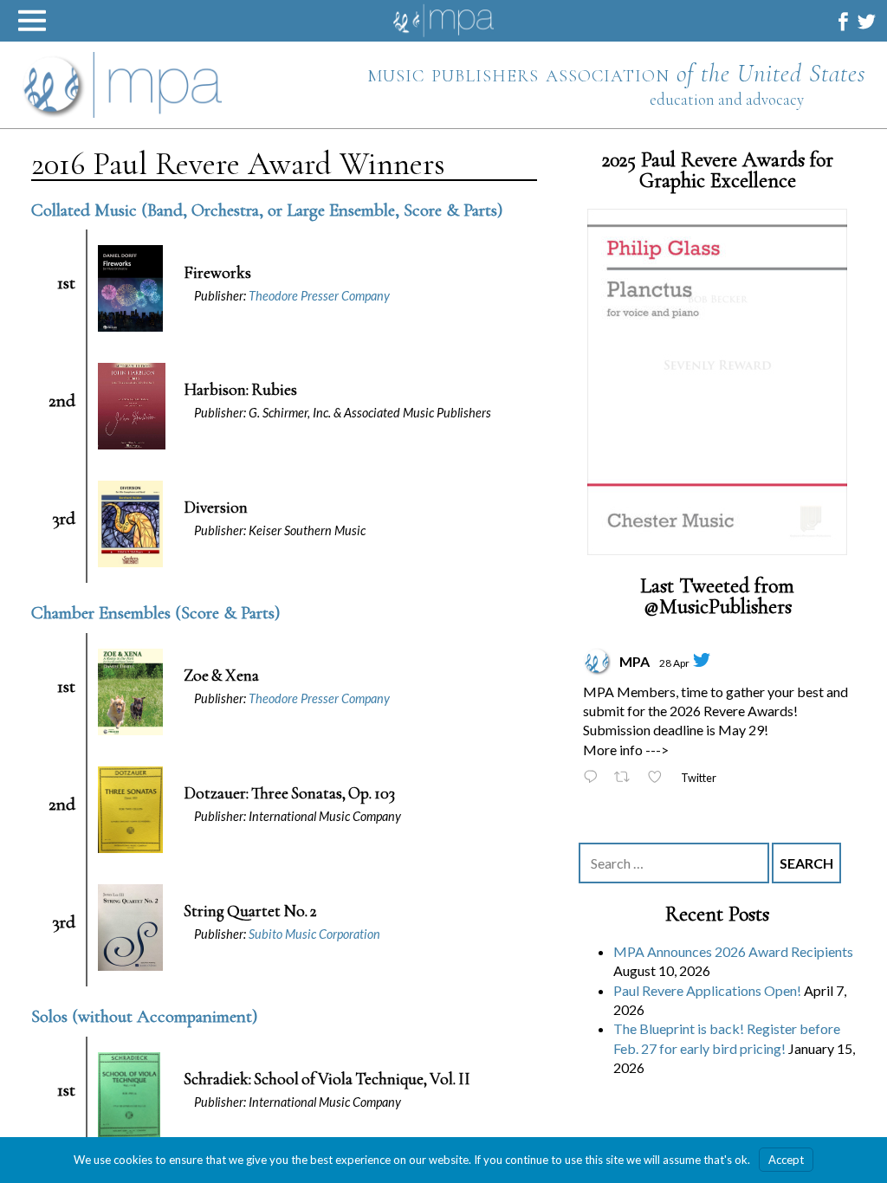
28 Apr (674, 662)
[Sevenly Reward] (717, 382)
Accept (786, 1160)
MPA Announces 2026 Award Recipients (733, 952)
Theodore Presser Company (319, 295)
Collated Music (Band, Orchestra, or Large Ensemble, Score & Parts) (266, 210)
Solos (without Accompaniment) (144, 1016)
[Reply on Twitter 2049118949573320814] (594, 779)
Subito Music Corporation (314, 934)
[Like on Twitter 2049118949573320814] (660, 779)
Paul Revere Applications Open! (707, 990)
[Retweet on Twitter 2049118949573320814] (627, 779)
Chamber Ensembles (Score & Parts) (155, 613)
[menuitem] (843, 21)
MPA (634, 661)
